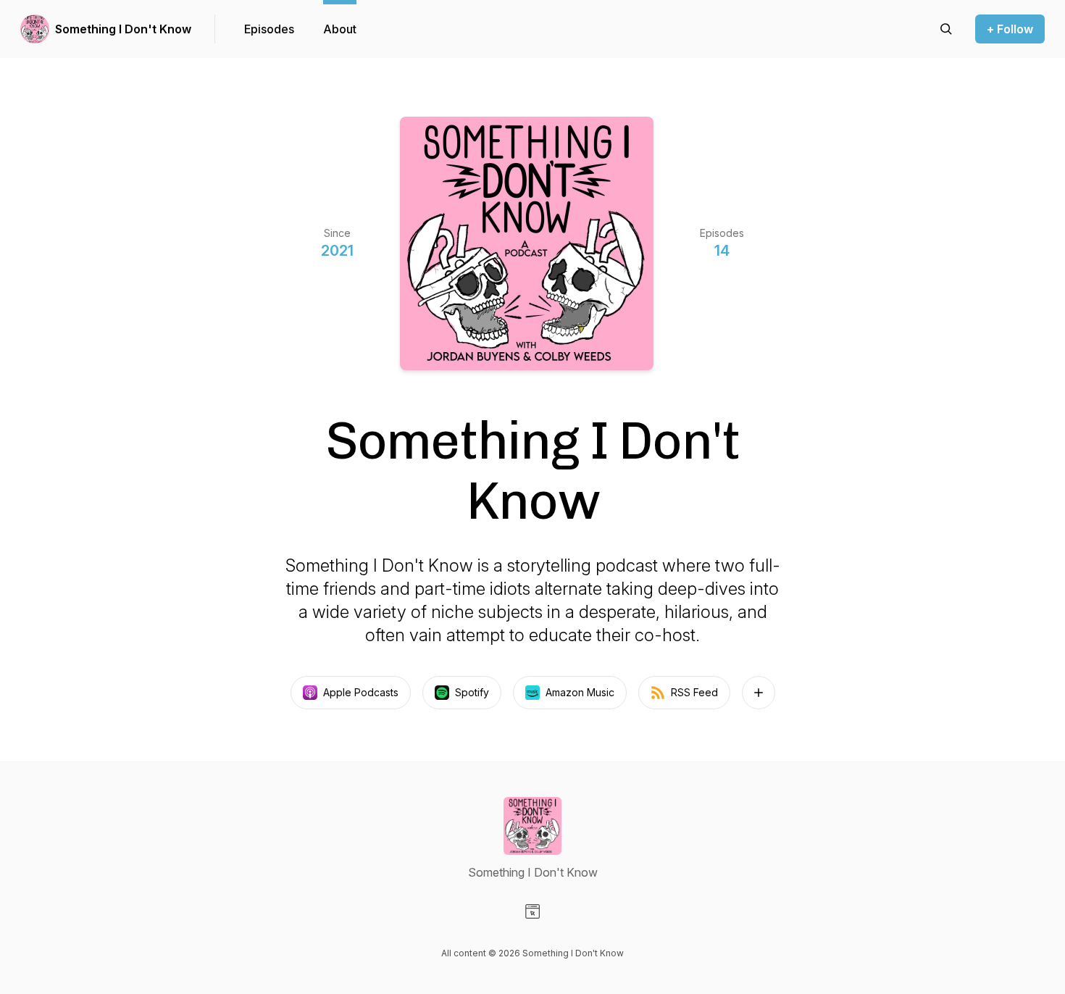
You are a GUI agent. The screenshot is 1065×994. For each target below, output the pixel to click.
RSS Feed (694, 692)
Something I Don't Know (123, 29)
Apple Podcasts (360, 692)
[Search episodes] (946, 29)
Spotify (472, 692)
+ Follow (1010, 29)
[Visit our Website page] (532, 911)
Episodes (269, 29)
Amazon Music (580, 692)
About (339, 29)
